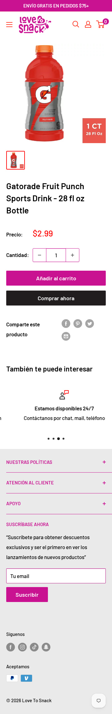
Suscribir (27, 594)
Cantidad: (17, 255)
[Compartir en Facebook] (66, 323)
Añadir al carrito (56, 278)
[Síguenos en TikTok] (34, 646)
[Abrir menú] (9, 24)
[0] (101, 24)
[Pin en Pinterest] (77, 323)
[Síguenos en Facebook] (10, 646)
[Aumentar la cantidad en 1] (72, 255)
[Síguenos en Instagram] (22, 646)
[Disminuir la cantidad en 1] (39, 255)
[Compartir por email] (66, 336)
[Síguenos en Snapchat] (46, 646)
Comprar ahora (56, 298)
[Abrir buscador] (75, 24)
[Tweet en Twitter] (89, 323)
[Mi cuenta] (88, 24)
